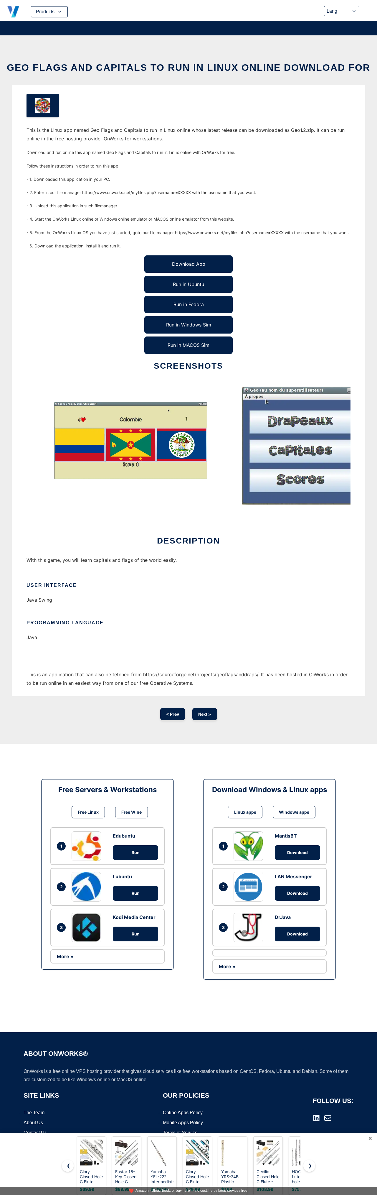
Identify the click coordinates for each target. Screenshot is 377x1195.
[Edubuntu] (88, 846)
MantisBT (286, 836)
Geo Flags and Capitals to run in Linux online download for (188, 67)
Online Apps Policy (183, 1112)
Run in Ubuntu (188, 284)
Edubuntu (124, 836)
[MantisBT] (250, 846)
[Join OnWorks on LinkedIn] (316, 1118)
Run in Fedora (188, 304)
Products (45, 11)
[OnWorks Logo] (13, 12)
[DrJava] (250, 927)
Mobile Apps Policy (183, 1122)
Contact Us (35, 1132)
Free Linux (88, 812)
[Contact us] (327, 1118)
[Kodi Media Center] (88, 927)
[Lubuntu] (88, 887)
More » (65, 956)
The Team (34, 1112)
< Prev (172, 714)
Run (136, 852)
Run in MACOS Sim (188, 345)
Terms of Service (180, 1132)
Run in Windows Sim (188, 325)
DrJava (283, 917)
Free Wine (131, 812)
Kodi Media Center (134, 917)
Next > (204, 714)
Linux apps (245, 812)
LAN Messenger (293, 876)
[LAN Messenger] (250, 886)
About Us (33, 1122)
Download (297, 852)
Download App (188, 264)
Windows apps (294, 812)
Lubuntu (122, 876)
